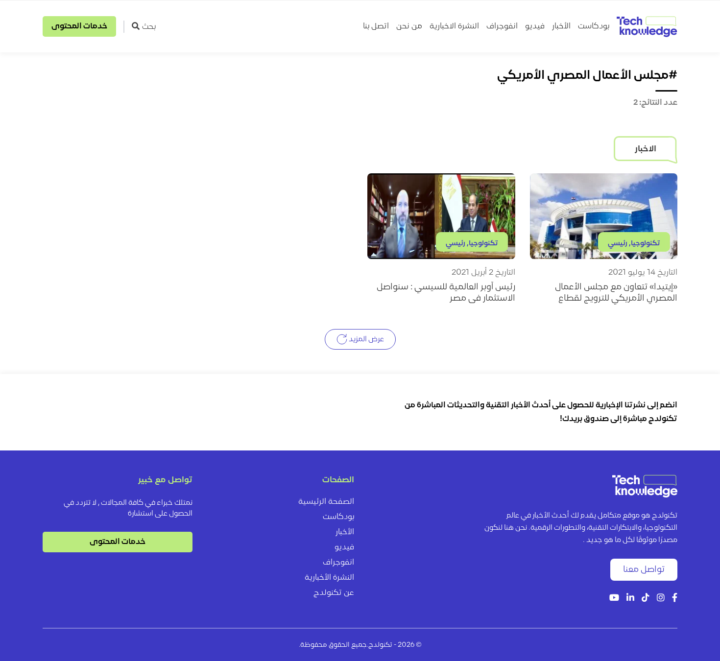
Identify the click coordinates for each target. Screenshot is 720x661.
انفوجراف (502, 26)
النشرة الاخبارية (454, 26)
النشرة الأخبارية (329, 578)
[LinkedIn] (630, 598)
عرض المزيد (365, 339)
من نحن (409, 26)
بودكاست (593, 26)
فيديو (535, 26)
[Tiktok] (645, 598)
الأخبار (561, 26)
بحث (149, 27)
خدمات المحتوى (79, 26)
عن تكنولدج (333, 593)
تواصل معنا (644, 569)
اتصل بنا (376, 26)
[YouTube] (614, 598)
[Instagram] (661, 598)
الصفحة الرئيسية (326, 502)
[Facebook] (674, 598)
